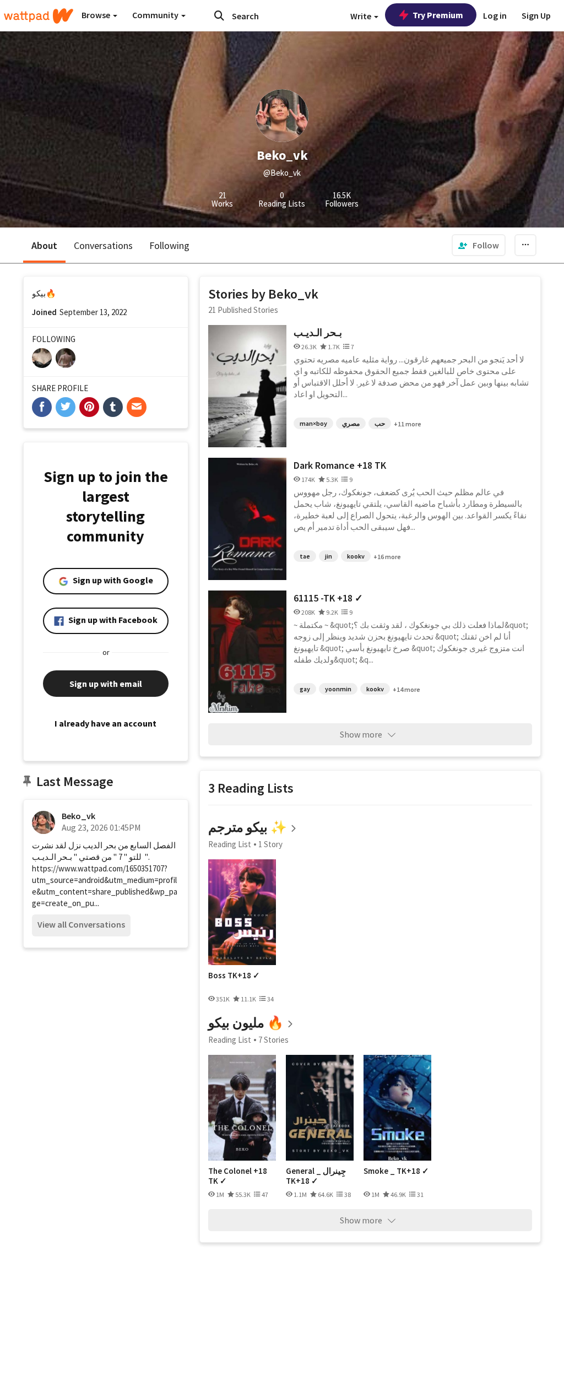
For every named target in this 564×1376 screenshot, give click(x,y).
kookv (356, 556)
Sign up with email (105, 683)
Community (156, 14)
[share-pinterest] (89, 407)
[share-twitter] (65, 407)
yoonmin (338, 689)
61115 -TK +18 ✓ (328, 598)
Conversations (103, 245)
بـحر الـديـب (318, 332)
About (44, 245)
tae (305, 556)
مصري (351, 423)
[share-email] (137, 407)
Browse (97, 14)
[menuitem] (479, 245)
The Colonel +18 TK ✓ (237, 1175)
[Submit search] (219, 15)
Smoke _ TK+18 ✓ (396, 1171)
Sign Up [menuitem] (536, 15)
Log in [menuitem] (495, 15)
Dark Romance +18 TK (340, 465)
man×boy (313, 423)
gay (305, 689)
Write (361, 15)
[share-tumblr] (113, 407)
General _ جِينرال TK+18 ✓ (316, 1175)
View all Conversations (81, 924)
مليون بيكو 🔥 (246, 1022)
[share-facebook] (42, 407)
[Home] (38, 16)
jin (328, 556)
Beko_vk (78, 816)
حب (380, 423)
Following (169, 245)
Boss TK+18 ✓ (234, 975)
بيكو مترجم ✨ (247, 827)
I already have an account (105, 723)
